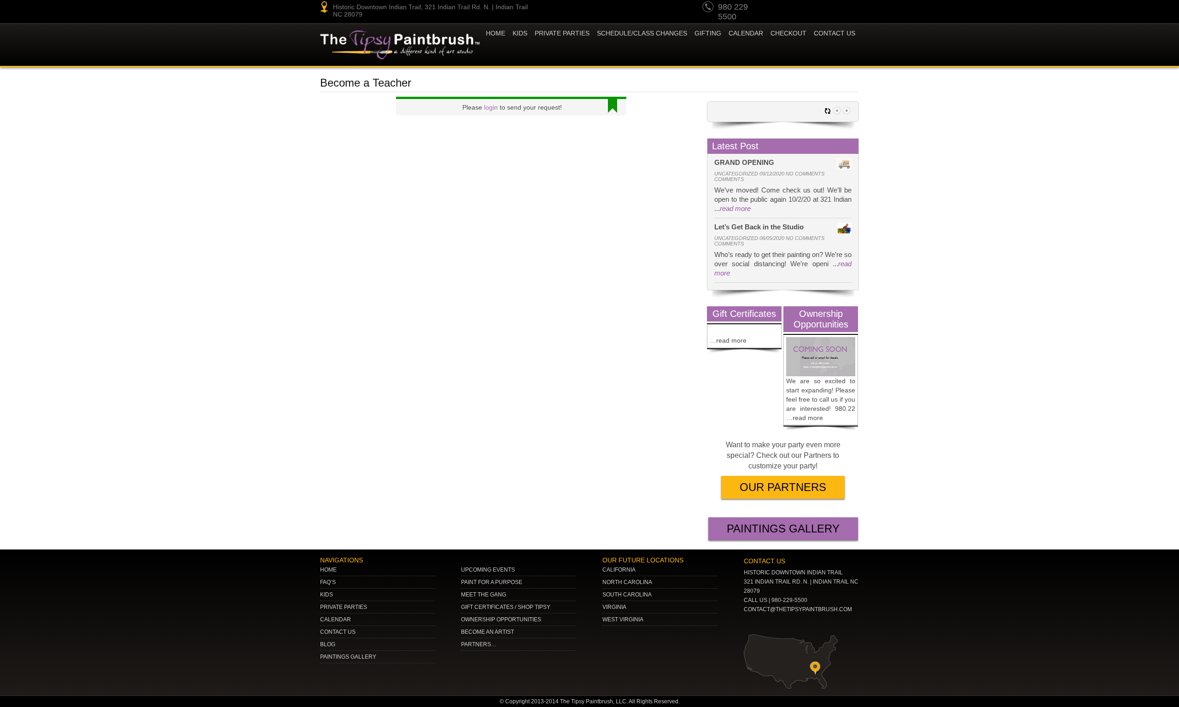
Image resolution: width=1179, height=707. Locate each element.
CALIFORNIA (619, 570)
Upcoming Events (488, 570)
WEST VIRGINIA (622, 619)
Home (495, 33)
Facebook (850, 8)
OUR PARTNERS (783, 487)
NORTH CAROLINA (627, 582)
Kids (326, 594)
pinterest (797, 8)
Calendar (746, 33)
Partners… (478, 644)
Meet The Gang (483, 594)
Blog (327, 644)
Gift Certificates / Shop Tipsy (505, 607)
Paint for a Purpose (491, 582)
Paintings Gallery (783, 528)
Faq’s (328, 582)
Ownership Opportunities (501, 619)
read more (735, 208)
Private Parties (562, 33)
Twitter (815, 8)
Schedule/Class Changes (642, 33)
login (491, 107)
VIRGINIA (614, 607)
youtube (780, 8)
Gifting (708, 33)
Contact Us (834, 33)
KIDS (520, 33)
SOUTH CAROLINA (627, 594)
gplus (832, 8)
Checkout (788, 33)
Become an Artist (487, 632)
